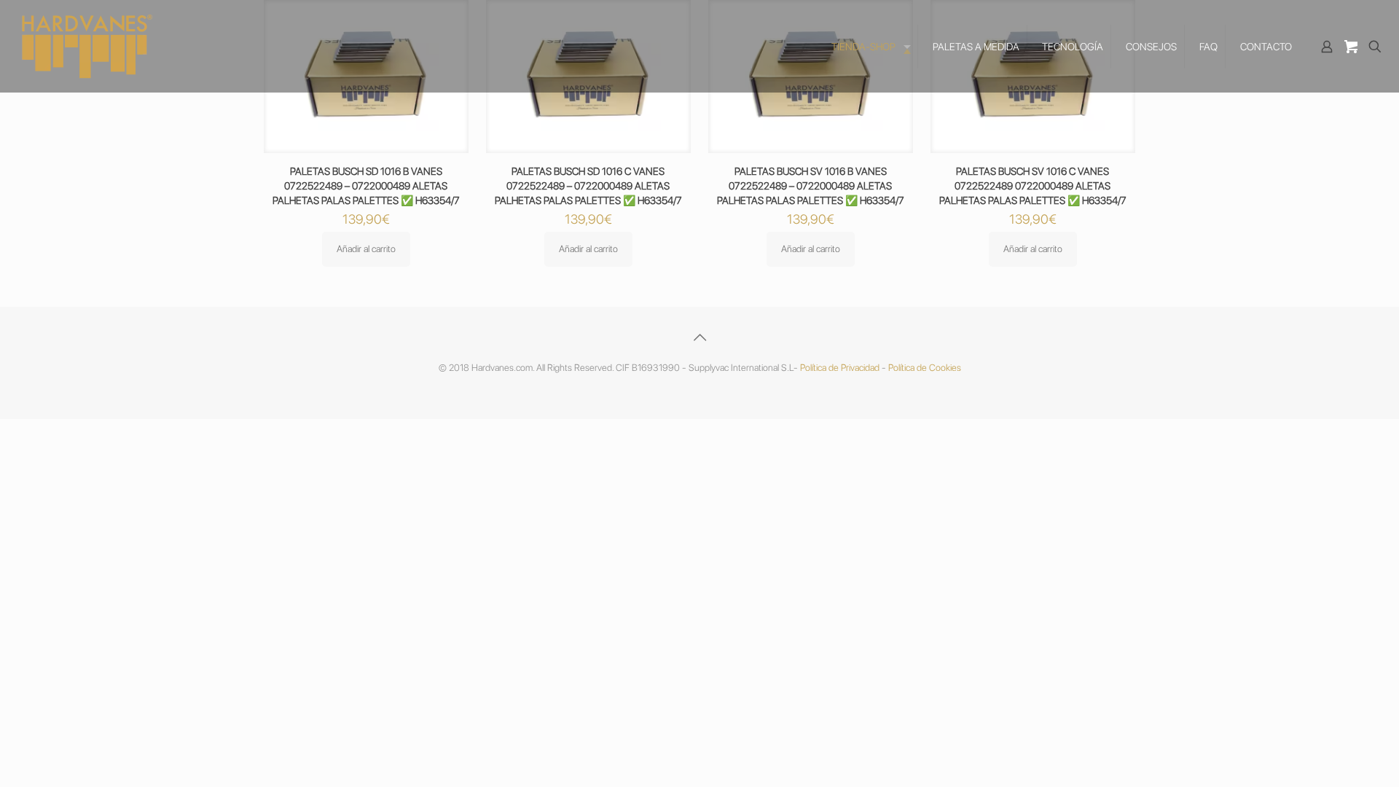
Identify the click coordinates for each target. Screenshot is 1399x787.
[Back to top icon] (699, 337)
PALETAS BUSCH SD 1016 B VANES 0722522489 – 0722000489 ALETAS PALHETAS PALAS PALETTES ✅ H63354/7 (366, 185)
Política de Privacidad (839, 367)
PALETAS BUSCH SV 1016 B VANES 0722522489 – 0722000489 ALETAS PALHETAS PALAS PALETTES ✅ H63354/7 (810, 185)
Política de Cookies (924, 367)
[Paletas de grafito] (87, 46)
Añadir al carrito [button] (366, 248)
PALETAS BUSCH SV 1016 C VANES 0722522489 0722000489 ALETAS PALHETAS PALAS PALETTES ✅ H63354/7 (1032, 185)
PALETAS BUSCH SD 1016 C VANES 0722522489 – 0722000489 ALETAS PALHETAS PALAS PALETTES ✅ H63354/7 (588, 185)
